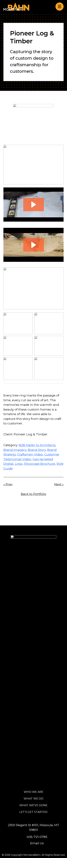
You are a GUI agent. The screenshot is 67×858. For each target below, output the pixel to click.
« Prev (8, 484)
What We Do (33, 798)
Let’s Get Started (33, 812)
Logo (19, 464)
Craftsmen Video (30, 454)
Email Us (37, 843)
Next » (59, 484)
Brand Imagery (14, 450)
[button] (33, 204)
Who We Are (33, 791)
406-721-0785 (37, 836)
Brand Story (37, 450)
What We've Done (33, 805)
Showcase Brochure (39, 464)
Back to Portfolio (33, 494)
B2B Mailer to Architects (37, 445)
